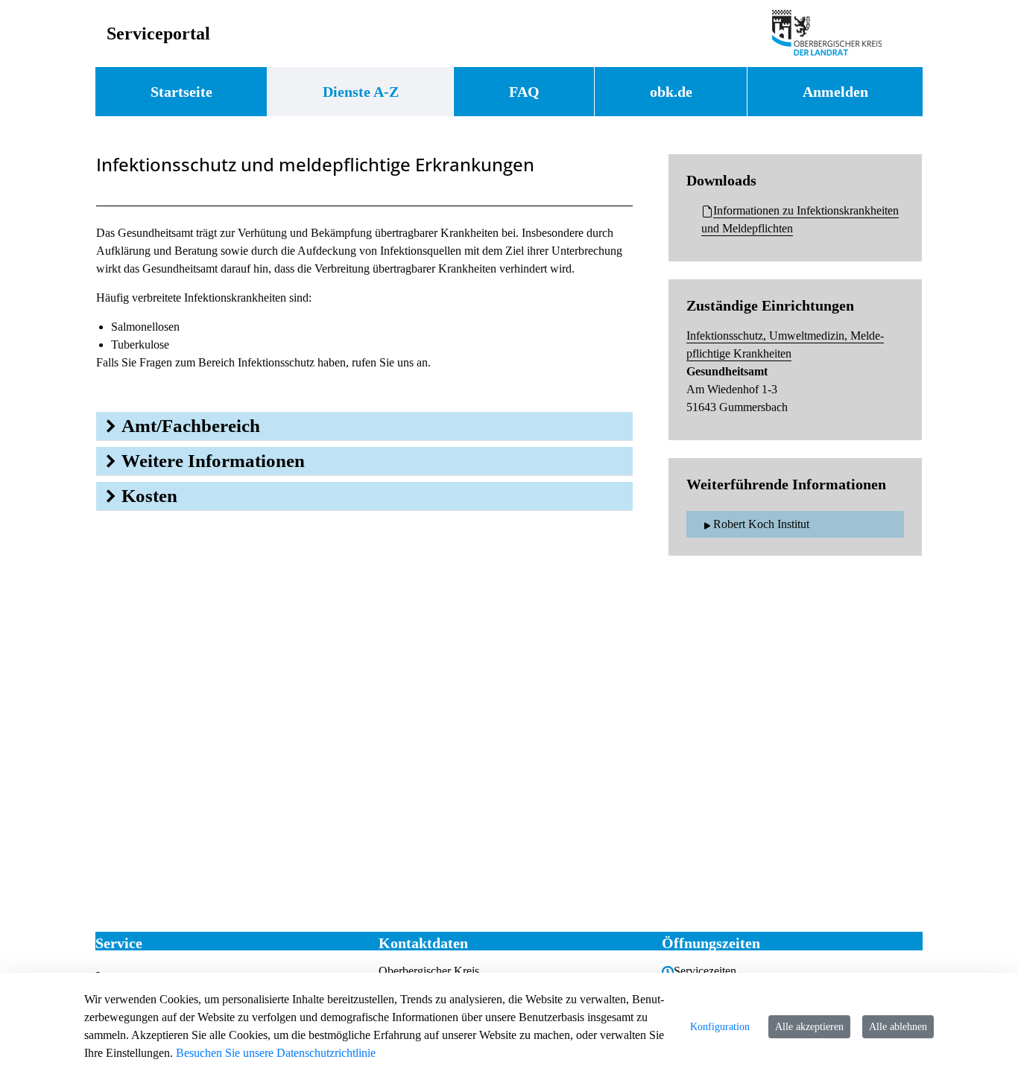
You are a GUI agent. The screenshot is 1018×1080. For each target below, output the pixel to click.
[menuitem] (181, 91)
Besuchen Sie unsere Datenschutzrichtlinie (276, 1052)
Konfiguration (720, 1026)
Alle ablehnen (898, 1026)
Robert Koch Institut (761, 524)
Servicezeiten (705, 971)
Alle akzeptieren (809, 1026)
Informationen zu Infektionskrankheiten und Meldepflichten (800, 219)
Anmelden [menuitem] (835, 91)
